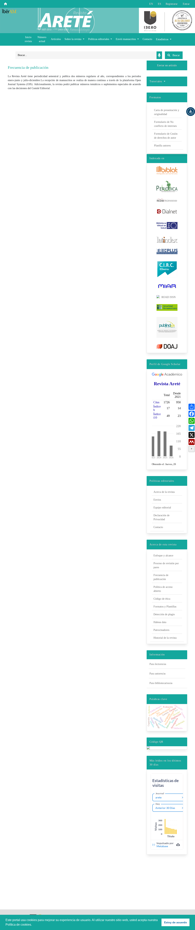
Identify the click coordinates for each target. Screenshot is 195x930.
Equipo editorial (162, 507)
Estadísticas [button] (162, 39)
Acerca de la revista (164, 492)
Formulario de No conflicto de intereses (165, 124)
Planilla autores (162, 145)
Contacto (147, 39)
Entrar (186, 3)
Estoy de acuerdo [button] (175, 922)
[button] (190, 111)
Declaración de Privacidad (161, 517)
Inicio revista (28, 39)
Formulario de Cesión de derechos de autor (165, 135)
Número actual (42, 39)
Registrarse (171, 3)
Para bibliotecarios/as (160, 683)
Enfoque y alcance (163, 555)
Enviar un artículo (167, 65)
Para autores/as (157, 673)
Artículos (56, 39)
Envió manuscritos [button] (126, 39)
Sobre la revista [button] (73, 39)
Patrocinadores (161, 630)
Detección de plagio (164, 614)
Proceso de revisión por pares (166, 565)
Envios (157, 499)
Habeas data (159, 622)
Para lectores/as (157, 664)
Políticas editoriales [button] (99, 39)
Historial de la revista (165, 637)
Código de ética (161, 598)
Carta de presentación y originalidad (166, 112)
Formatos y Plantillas (164, 606)
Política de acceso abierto (163, 589)
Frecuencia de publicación (160, 577)
